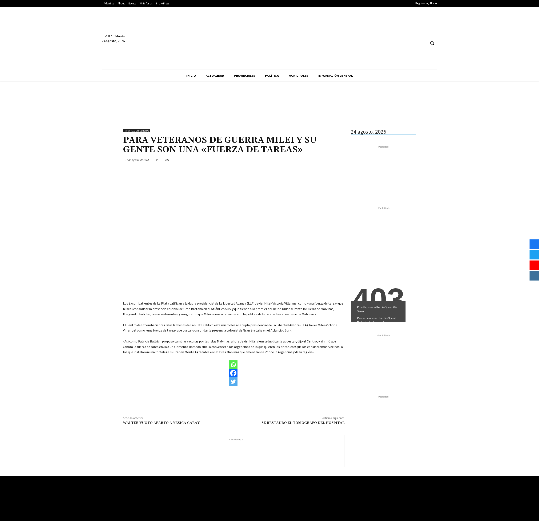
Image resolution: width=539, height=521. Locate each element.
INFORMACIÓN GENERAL (136, 130)
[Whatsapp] (233, 364)
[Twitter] (347, 34)
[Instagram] (339, 34)
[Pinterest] (320, 160)
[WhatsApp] (330, 160)
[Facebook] (331, 34)
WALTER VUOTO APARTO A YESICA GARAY (161, 423)
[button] (432, 43)
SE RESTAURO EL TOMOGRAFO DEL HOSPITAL (302, 423)
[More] (340, 160)
